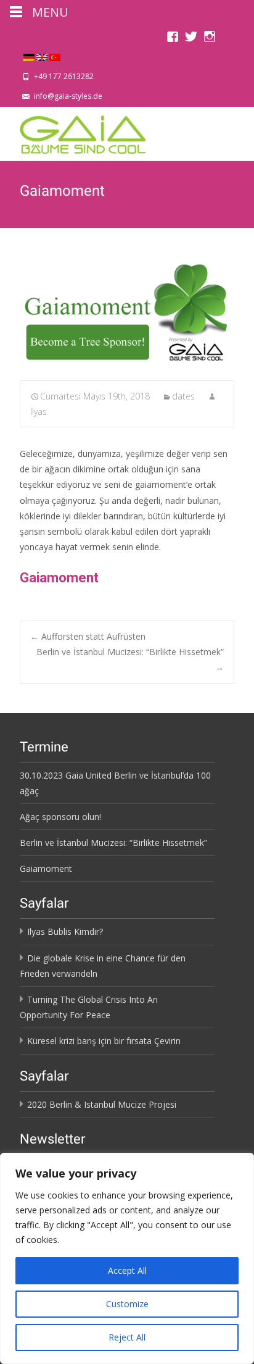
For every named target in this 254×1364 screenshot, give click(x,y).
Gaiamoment (59, 577)
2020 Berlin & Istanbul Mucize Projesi (101, 1104)
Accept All (127, 1270)
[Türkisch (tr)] (54, 56)
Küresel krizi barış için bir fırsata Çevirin (104, 1041)
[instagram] (209, 40)
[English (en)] (41, 56)
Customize (127, 1304)
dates (183, 396)
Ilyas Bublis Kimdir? (65, 931)
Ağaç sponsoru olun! (60, 816)
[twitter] (191, 40)
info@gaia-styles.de (68, 96)
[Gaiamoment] (127, 313)
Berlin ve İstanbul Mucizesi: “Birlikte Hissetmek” (130, 659)
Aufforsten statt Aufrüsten (87, 636)
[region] (127, 1258)
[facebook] (172, 40)
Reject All (127, 1337)
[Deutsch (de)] (29, 56)
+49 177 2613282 (64, 76)
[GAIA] (73, 131)
